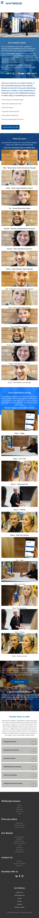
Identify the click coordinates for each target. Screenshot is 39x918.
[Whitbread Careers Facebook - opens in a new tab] (19, 876)
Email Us (19, 861)
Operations (19, 823)
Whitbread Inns (19, 852)
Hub (19, 845)
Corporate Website (19, 863)
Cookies (19, 904)
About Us (19, 807)
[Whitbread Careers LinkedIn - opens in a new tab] (17, 876)
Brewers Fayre (19, 841)
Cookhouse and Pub (19, 843)
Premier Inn (19, 847)
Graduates (19, 809)
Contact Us (19, 892)
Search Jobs (19, 811)
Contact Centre (19, 827)
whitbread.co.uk (19, 895)
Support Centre (19, 825)
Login (19, 813)
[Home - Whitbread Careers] (13, 3)
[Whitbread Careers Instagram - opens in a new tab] (22, 876)
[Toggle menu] (2, 2)
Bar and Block (19, 837)
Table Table (19, 849)
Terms (19, 898)
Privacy (19, 901)
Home (19, 805)
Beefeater (20, 839)
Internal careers (20, 907)
